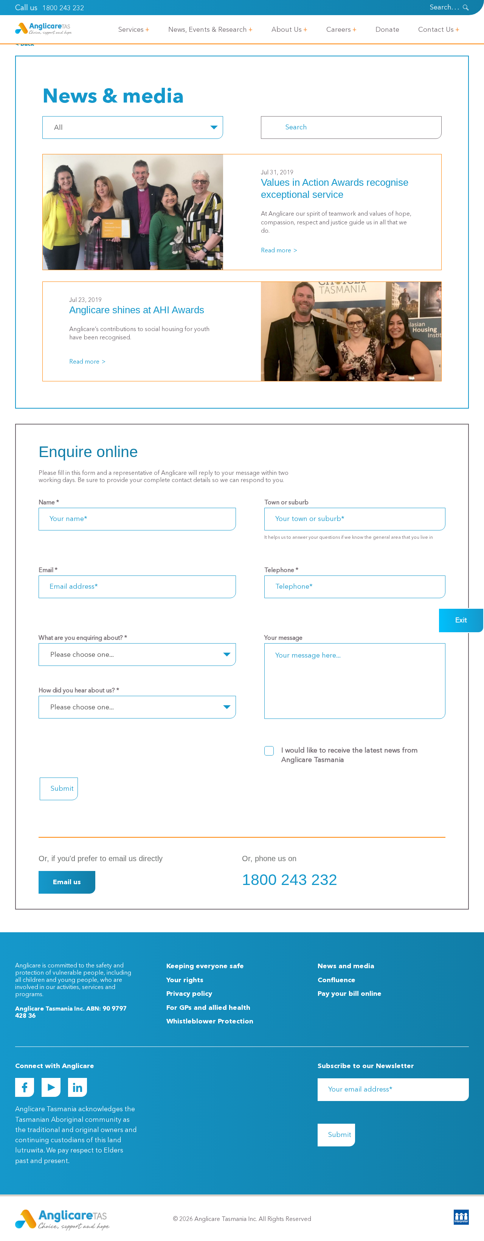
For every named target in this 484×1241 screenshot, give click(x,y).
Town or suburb (286, 503)
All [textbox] (58, 127)
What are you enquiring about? (83, 638)
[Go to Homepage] (43, 29)
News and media (346, 966)
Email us (67, 882)
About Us (286, 29)
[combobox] (132, 127)
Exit (461, 620)
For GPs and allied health (208, 1008)
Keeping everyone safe (205, 966)
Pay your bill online (350, 994)
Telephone (281, 571)
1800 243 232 (63, 8)
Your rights (184, 980)
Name (49, 503)
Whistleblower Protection (209, 1021)
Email (48, 571)
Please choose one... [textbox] (82, 655)
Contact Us (436, 29)
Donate (387, 29)
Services (131, 29)
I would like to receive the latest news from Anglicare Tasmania (349, 755)
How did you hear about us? (79, 691)
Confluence (336, 980)
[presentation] (466, 7)
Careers (338, 29)
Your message (283, 638)
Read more (276, 251)
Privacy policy (189, 994)
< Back (24, 44)
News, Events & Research (207, 29)
